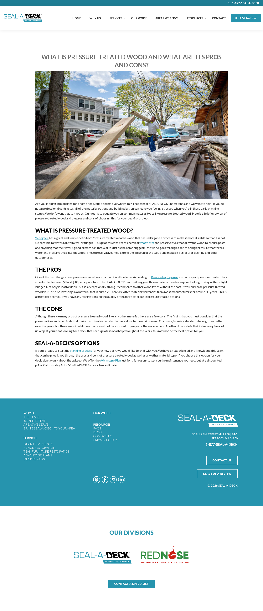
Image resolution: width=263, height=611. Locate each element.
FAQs (97, 428)
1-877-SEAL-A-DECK (245, 3)
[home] (23, 18)
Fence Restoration (39, 447)
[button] (116, 18)
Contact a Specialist (131, 583)
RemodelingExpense (164, 277)
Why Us (95, 18)
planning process (81, 350)
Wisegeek (42, 238)
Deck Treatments (38, 443)
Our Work (139, 18)
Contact (219, 18)
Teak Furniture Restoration (46, 451)
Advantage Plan (110, 360)
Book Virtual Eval (246, 18)
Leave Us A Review (217, 473)
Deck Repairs (34, 459)
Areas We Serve (166, 18)
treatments (146, 242)
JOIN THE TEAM (35, 420)
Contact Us (102, 436)
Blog (97, 432)
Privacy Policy (105, 440)
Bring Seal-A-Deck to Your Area (49, 428)
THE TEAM (31, 416)
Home (76, 18)
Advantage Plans (37, 455)
